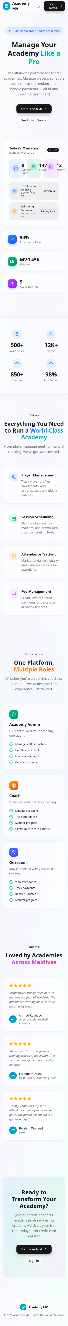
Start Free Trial (31, 109)
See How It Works (34, 120)
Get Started (52, 6)
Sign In (34, 1261)
